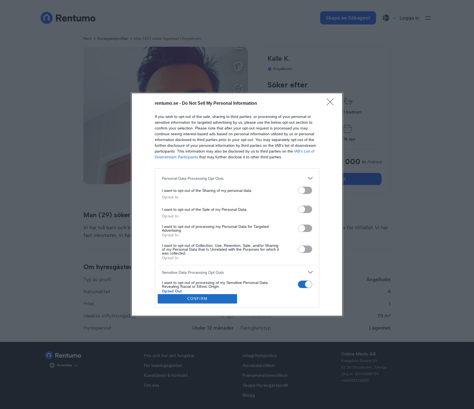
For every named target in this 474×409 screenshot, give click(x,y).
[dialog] (237, 204)
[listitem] (237, 178)
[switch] (305, 190)
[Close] (332, 103)
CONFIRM (197, 299)
